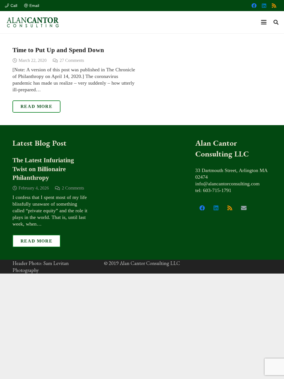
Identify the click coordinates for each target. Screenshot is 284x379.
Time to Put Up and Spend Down (58, 50)
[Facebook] (254, 6)
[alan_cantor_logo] (32, 22)
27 (72, 60)
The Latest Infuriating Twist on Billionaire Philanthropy (43, 169)
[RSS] (274, 6)
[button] (264, 22)
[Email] (244, 208)
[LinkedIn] (264, 6)
